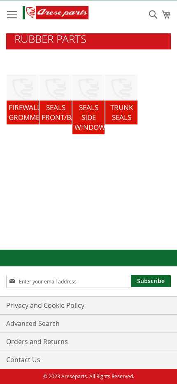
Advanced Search (33, 323)
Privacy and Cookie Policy (45, 305)
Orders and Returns (37, 341)
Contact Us (23, 359)
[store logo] (64, 12)
